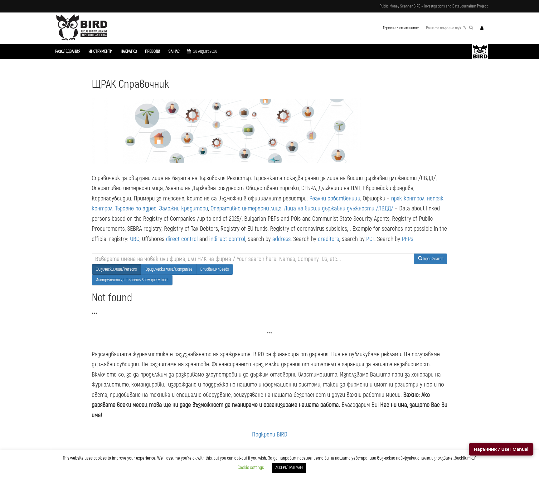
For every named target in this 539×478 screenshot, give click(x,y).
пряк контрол (408, 198)
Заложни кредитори (183, 208)
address (281, 239)
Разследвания (67, 51)
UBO (134, 239)
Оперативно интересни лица (246, 208)
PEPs (407, 239)
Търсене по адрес (136, 208)
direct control (182, 239)
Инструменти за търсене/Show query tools (132, 280)
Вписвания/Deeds (214, 269)
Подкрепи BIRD (269, 434)
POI (370, 239)
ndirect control (228, 239)
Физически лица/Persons (116, 269)
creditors (328, 239)
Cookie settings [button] (251, 468)
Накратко (129, 51)
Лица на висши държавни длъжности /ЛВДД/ (338, 208)
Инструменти (101, 51)
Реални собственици (334, 198)
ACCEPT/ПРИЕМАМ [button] (289, 467)
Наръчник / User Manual (501, 449)
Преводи (152, 51)
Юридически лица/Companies (168, 269)
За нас (174, 51)
